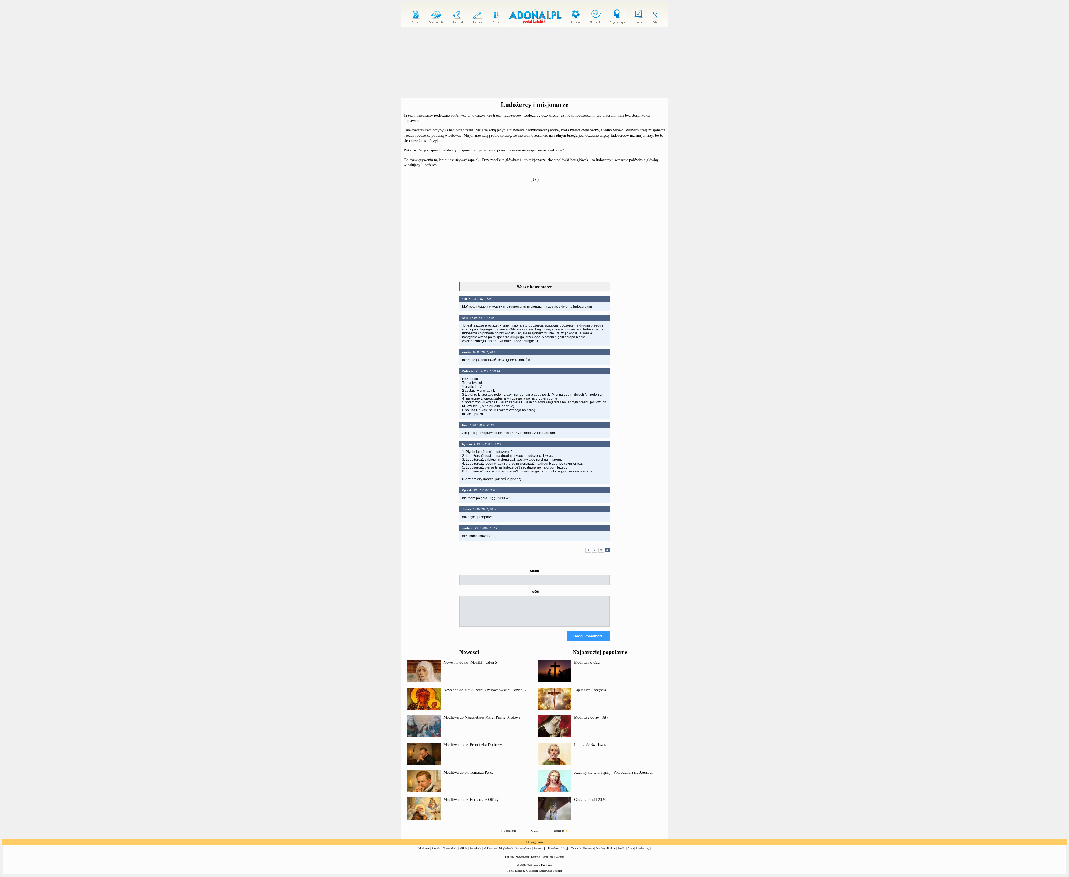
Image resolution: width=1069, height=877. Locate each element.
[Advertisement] (534, 63)
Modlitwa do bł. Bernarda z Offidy (471, 800)
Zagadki (436, 848)
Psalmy (611, 848)
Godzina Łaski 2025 (590, 800)
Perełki (622, 848)
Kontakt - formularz (542, 856)
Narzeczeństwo (523, 848)
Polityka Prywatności (517, 856)
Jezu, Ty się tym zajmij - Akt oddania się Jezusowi (613, 772)
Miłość (463, 848)
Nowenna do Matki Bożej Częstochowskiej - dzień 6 (484, 690)
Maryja (565, 848)
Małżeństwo (490, 848)
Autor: (534, 570)
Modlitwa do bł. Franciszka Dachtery (472, 745)
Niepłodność (506, 848)
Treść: (534, 591)
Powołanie (475, 848)
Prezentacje (540, 848)
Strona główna (534, 842)
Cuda (631, 848)
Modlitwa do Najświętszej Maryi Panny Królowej (482, 717)
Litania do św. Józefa (590, 745)
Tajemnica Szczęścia (590, 690)
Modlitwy (424, 848)
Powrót (534, 830)
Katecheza (553, 848)
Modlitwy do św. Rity (591, 717)
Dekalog (600, 848)
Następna (559, 830)
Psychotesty (642, 848)
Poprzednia (510, 830)
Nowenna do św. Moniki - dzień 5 (470, 662)
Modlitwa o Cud (587, 662)
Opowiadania (450, 848)
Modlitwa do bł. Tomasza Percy (468, 772)
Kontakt (559, 856)
